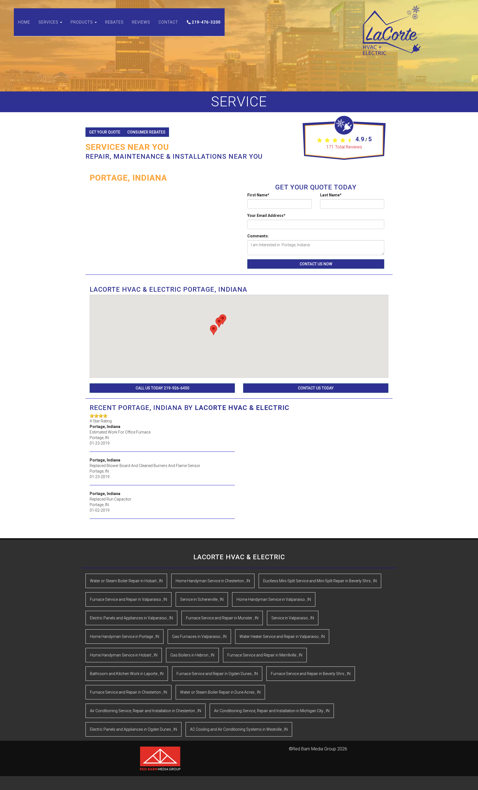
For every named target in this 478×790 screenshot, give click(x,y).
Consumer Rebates (146, 132)
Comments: (258, 236)
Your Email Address (266, 215)
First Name (258, 195)
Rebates (114, 22)
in (126, 581)
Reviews (141, 22)
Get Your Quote (104, 132)
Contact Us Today (316, 388)
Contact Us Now (316, 264)
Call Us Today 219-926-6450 (162, 388)
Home (24, 22)
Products (82, 22)
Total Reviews (344, 147)
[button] (222, 319)
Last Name (331, 195)
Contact (168, 22)
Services (48, 22)
